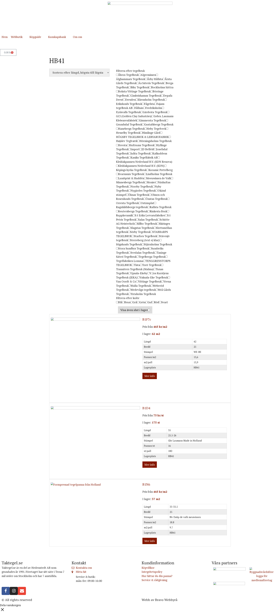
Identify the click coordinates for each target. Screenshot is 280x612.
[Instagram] (14, 591)
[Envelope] (22, 591)
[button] (18, 37)
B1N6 (146, 484)
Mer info (149, 376)
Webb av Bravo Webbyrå (159, 600)
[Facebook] (6, 591)
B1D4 (146, 408)
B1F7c (146, 319)
